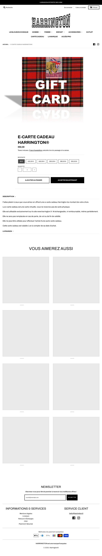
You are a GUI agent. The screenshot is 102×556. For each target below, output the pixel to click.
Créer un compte (81, 7)
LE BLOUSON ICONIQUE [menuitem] (18, 32)
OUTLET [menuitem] (89, 32)
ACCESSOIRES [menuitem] (74, 32)
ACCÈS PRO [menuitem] (66, 37)
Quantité (21, 166)
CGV (26, 521)
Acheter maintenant (67, 180)
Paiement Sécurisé (26, 524)
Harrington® (54, 548)
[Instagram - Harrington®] (98, 44)
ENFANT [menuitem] (59, 32)
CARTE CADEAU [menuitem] (37, 37)
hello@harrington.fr (76, 513)
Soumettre (72, 497)
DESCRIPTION (8, 196)
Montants (21, 157)
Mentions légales (26, 513)
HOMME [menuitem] (35, 32)
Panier (94, 7)
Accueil (5, 44)
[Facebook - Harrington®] (94, 44)
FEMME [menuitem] (47, 32)
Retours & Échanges (25, 519)
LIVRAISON (7, 231)
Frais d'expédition (35, 150)
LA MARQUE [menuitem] (53, 37)
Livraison (26, 516)
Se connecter (68, 7)
